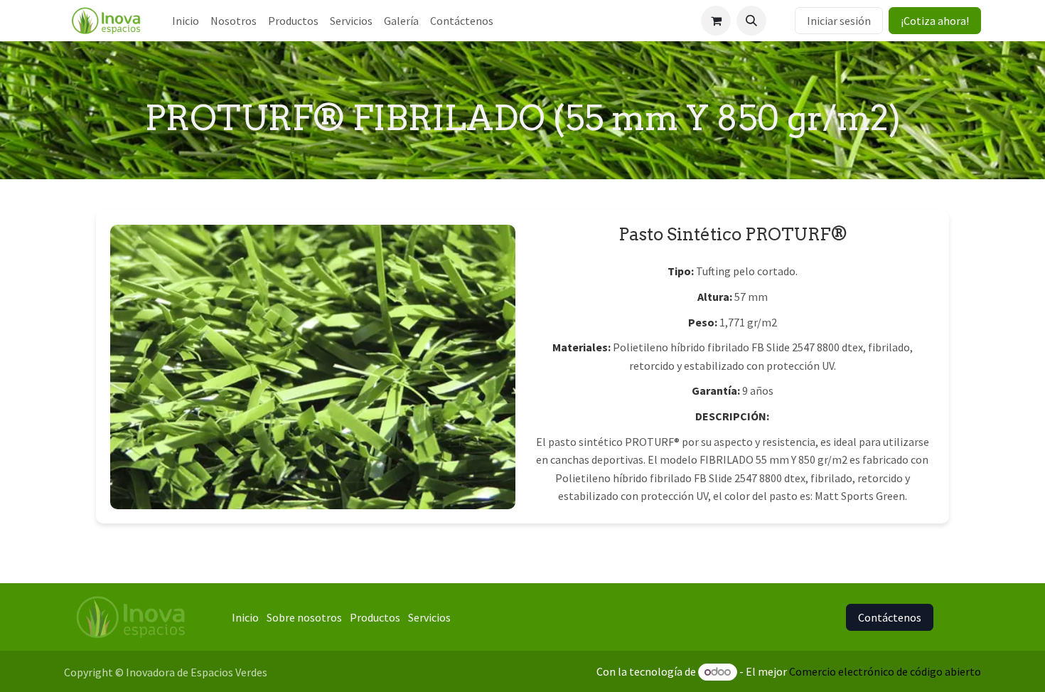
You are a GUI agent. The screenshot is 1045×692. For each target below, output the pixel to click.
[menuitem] (185, 20)
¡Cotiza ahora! (935, 21)
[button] (751, 21)
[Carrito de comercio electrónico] (716, 21)
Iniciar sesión (839, 21)
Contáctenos (889, 617)
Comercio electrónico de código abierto (885, 671)
